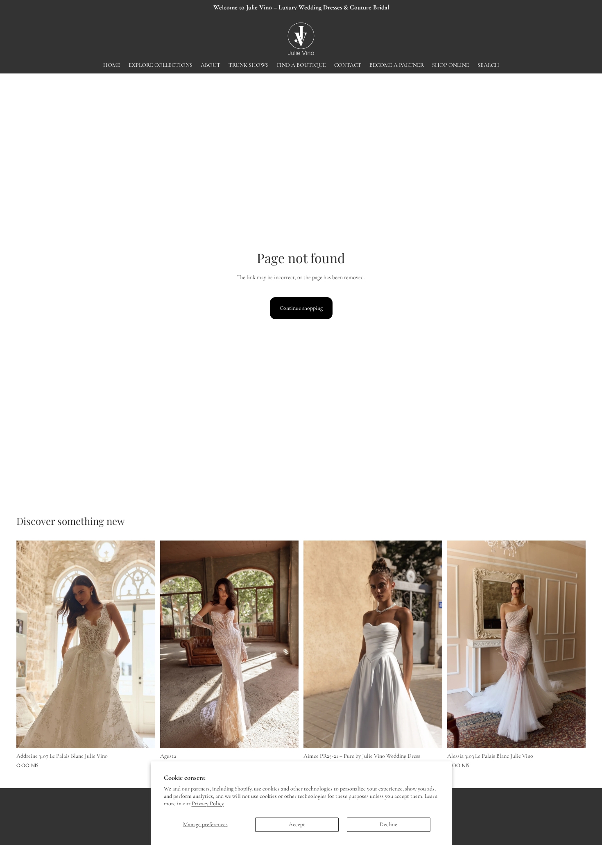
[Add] (142, 736)
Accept (297, 824)
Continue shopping (301, 307)
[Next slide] (143, 644)
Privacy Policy (208, 803)
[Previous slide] (28, 644)
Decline (388, 824)
